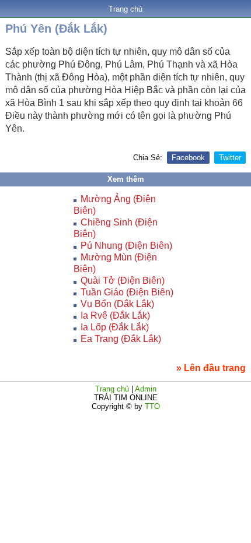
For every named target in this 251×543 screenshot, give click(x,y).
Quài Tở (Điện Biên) (123, 280)
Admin (145, 389)
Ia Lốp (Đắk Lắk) (115, 327)
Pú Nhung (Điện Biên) (126, 246)
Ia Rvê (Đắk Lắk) (115, 315)
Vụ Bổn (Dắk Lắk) (117, 304)
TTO (151, 406)
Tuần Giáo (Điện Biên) (127, 292)
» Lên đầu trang (211, 368)
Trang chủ (125, 9)
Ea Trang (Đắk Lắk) (121, 339)
